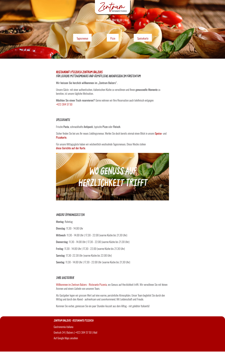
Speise (158, 133)
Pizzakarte (61, 137)
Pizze (112, 38)
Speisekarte (142, 38)
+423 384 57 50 (114, 20)
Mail (126, 20)
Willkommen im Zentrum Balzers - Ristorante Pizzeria (81, 285)
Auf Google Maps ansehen (66, 338)
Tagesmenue (82, 38)
